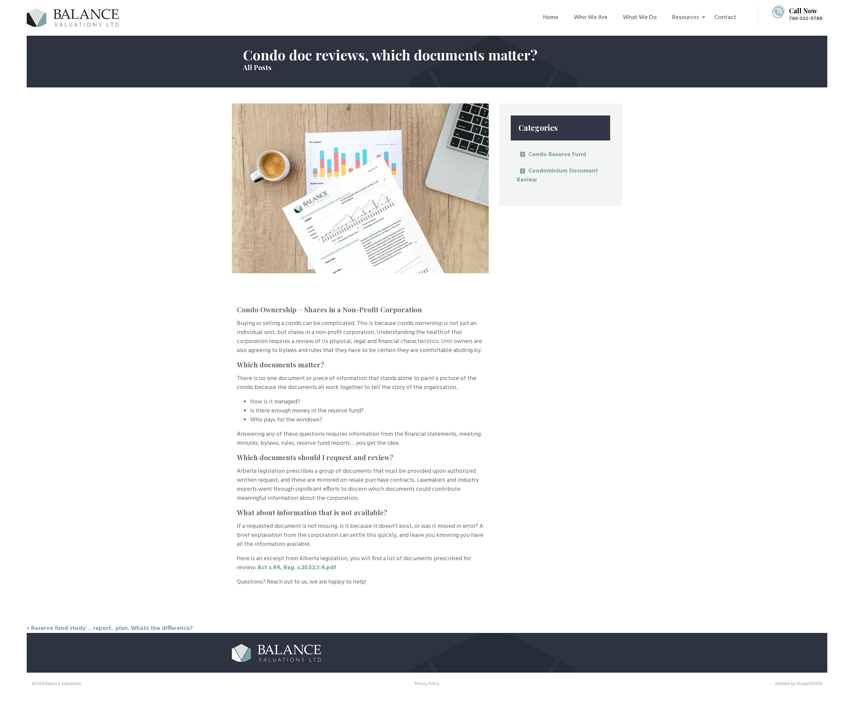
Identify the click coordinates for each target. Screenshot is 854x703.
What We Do (640, 17)
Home (550, 17)
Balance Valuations (77, 17)
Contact (725, 17)
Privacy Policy (427, 683)
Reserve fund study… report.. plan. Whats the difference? (112, 628)
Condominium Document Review (557, 175)
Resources (685, 17)
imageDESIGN (809, 683)
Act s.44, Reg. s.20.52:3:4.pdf (297, 568)
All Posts (257, 67)
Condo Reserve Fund (557, 154)
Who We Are (590, 17)
